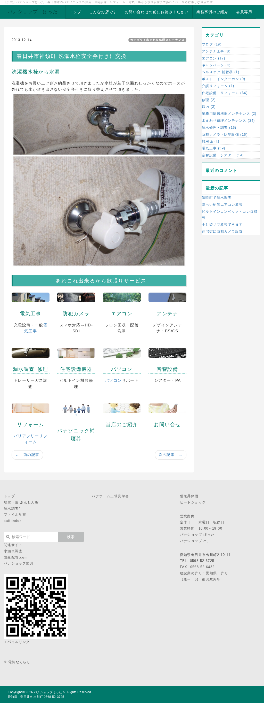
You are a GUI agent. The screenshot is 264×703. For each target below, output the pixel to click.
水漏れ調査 (13, 551)
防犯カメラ (76, 313)
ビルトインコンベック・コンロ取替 (230, 215)
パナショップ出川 (19, 563)
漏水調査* (12, 508)
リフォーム (30, 424)
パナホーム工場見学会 (110, 496)
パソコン (122, 369)
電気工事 (31, 313)
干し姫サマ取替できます (222, 224)
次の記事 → (171, 455)
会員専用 (244, 12)
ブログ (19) (211, 44)
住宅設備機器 (76, 369)
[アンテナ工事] (167, 297)
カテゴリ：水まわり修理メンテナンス (157, 39)
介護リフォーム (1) (218, 86)
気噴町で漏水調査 (217, 198)
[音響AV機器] (167, 352)
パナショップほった (48, 692)
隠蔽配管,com (16, 557)
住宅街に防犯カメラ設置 (222, 231)
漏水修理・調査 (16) (219, 127)
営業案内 (187, 516)
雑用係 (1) (210, 141)
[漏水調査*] (31, 352)
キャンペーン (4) (216, 65)
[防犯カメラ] (76, 297)
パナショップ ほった (33, 11)
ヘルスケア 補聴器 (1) (220, 72)
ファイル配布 (15, 514)
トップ (75, 12)
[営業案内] (122, 408)
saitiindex (13, 521)
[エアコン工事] (122, 297)
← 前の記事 (27, 455)
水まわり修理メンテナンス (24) (228, 121)
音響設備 (167, 369)
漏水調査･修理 (30, 369)
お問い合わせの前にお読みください (156, 12)
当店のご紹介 (122, 424)
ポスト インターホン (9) (223, 79)
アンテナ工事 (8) (216, 51)
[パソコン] (122, 352)
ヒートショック (193, 502)
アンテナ (167, 313)
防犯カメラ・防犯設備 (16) (225, 134)
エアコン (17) (213, 58)
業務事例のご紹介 (212, 12)
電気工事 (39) (213, 148)
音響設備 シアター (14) (223, 155)
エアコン (122, 313)
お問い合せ (167, 424)
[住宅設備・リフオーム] (76, 352)
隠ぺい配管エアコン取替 (222, 205)
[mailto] (167, 408)
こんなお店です (103, 12)
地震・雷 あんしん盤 (21, 502)
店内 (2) (209, 107)
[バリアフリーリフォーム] (31, 408)
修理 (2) (209, 100)
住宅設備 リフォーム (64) (225, 93)
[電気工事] (31, 297)
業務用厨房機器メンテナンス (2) (229, 114)
